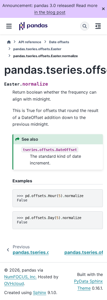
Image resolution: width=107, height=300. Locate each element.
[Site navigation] (9, 26)
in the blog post (49, 12)
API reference (29, 42)
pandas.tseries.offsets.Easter (37, 49)
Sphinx (39, 292)
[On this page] (98, 26)
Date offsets (59, 42)
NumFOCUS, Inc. (20, 276)
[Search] (84, 26)
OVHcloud (14, 283)
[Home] (9, 42)
